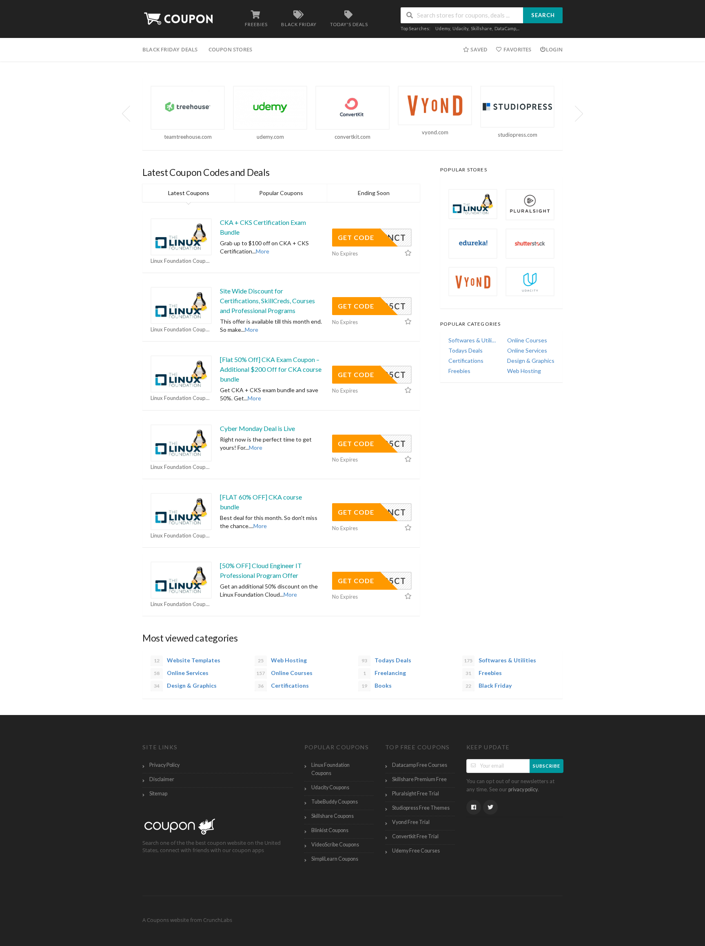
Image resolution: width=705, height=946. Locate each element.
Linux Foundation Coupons (181, 261)
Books (376, 685)
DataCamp (505, 28)
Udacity (460, 28)
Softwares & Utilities (472, 340)
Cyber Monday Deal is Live (257, 428)
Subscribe (546, 765)
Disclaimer (161, 779)
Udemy (442, 28)
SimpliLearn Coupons (334, 859)
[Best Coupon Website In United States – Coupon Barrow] (181, 17)
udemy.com (270, 136)
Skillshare (481, 28)
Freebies (459, 370)
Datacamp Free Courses (419, 765)
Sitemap (158, 794)
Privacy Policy (164, 765)
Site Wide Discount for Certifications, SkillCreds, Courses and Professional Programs (267, 300)
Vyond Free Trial (411, 822)
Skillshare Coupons (332, 816)
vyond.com (435, 132)
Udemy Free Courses (416, 851)
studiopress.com (517, 134)
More (262, 251)
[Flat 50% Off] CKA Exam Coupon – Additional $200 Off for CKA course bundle (270, 369)
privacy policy (523, 789)
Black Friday (489, 685)
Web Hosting (524, 370)
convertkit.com (352, 136)
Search (543, 15)
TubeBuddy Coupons (334, 802)
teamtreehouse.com (188, 136)
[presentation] (126, 114)
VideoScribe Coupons (335, 845)
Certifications (465, 360)
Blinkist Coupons (329, 830)
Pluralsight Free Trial (415, 794)
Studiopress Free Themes (421, 808)
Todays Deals (465, 350)
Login (554, 49)
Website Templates (187, 660)
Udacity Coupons (330, 787)
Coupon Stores (230, 49)
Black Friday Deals (170, 49)
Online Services (527, 350)
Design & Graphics (530, 360)
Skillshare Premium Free (419, 779)
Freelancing (384, 672)
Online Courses (527, 340)
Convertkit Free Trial (415, 836)
